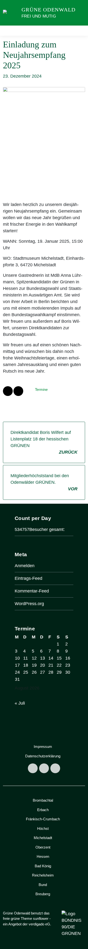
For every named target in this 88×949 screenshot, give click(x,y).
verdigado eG (39, 924)
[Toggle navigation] (80, 31)
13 (42, 658)
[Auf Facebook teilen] (8, 391)
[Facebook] (33, 768)
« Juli (20, 703)
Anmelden (24, 565)
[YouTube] (55, 768)
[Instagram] (44, 768)
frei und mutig (39, 16)
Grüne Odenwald (49, 10)
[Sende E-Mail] (18, 391)
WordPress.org (29, 603)
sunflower (40, 918)
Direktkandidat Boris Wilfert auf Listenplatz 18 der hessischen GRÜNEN (44, 442)
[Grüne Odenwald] (11, 12)
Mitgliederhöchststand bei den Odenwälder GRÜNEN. (44, 482)
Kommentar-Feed (32, 591)
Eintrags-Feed (28, 578)
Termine (41, 389)
